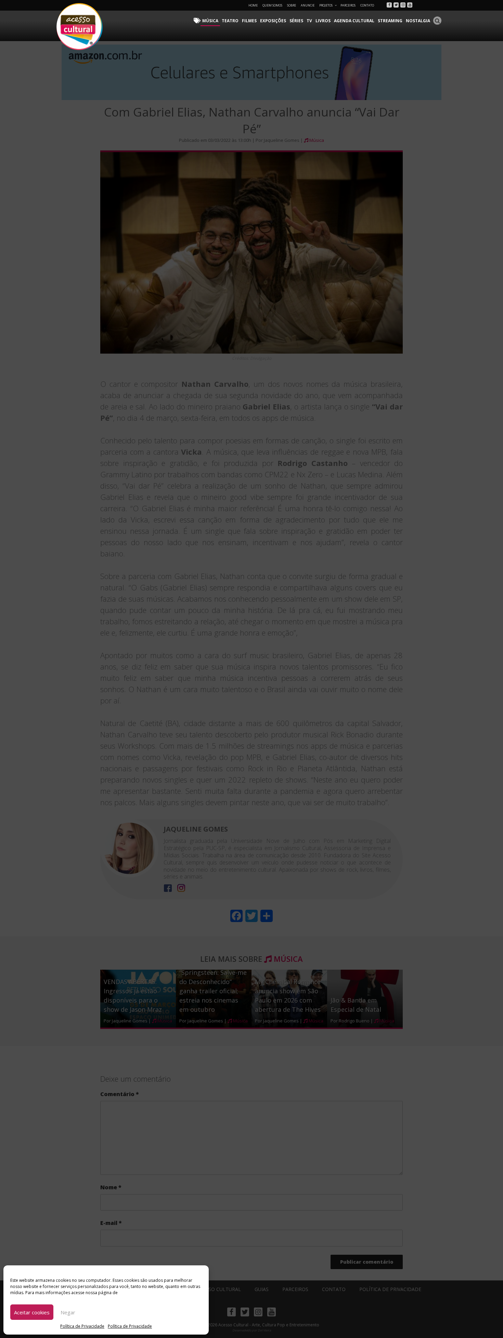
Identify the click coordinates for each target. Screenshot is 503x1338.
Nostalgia (418, 21)
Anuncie (307, 5)
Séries (296, 21)
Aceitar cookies (32, 1312)
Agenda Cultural (354, 21)
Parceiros (348, 5)
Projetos (326, 5)
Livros (323, 21)
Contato (367, 5)
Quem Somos (272, 5)
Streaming (390, 21)
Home (253, 5)
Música (210, 21)
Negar (68, 1312)
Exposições (273, 21)
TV (309, 21)
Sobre (291, 5)
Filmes (249, 21)
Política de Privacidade (82, 1326)
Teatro (230, 21)
